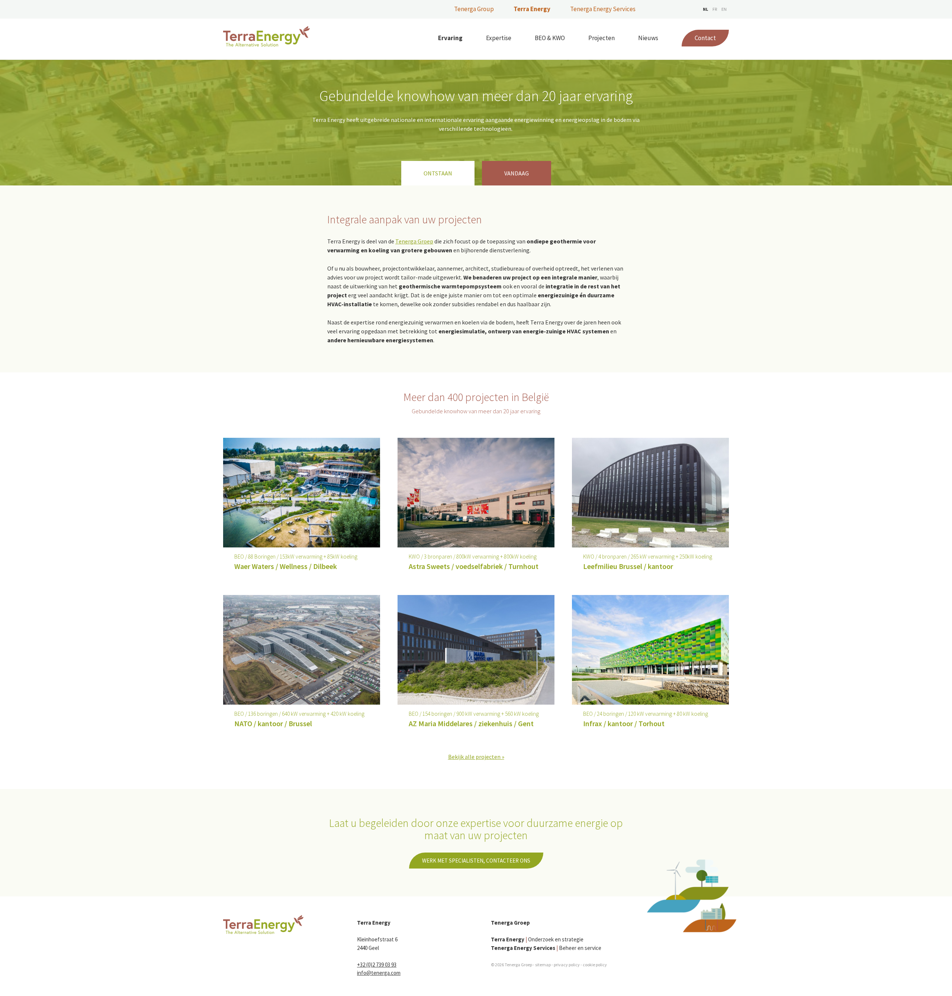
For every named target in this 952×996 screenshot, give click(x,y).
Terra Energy (532, 9)
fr (715, 9)
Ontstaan (438, 173)
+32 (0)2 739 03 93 (376, 964)
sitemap (543, 964)
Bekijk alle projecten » (476, 756)
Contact (705, 38)
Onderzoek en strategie (537, 939)
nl (705, 9)
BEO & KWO (550, 38)
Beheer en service (546, 947)
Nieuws (648, 38)
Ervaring (450, 38)
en (724, 9)
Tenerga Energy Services (603, 9)
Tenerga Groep (414, 241)
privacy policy (567, 964)
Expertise (498, 38)
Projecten (601, 38)
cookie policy (595, 964)
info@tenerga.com (379, 972)
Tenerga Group (474, 9)
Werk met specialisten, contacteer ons (476, 860)
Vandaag (516, 173)
